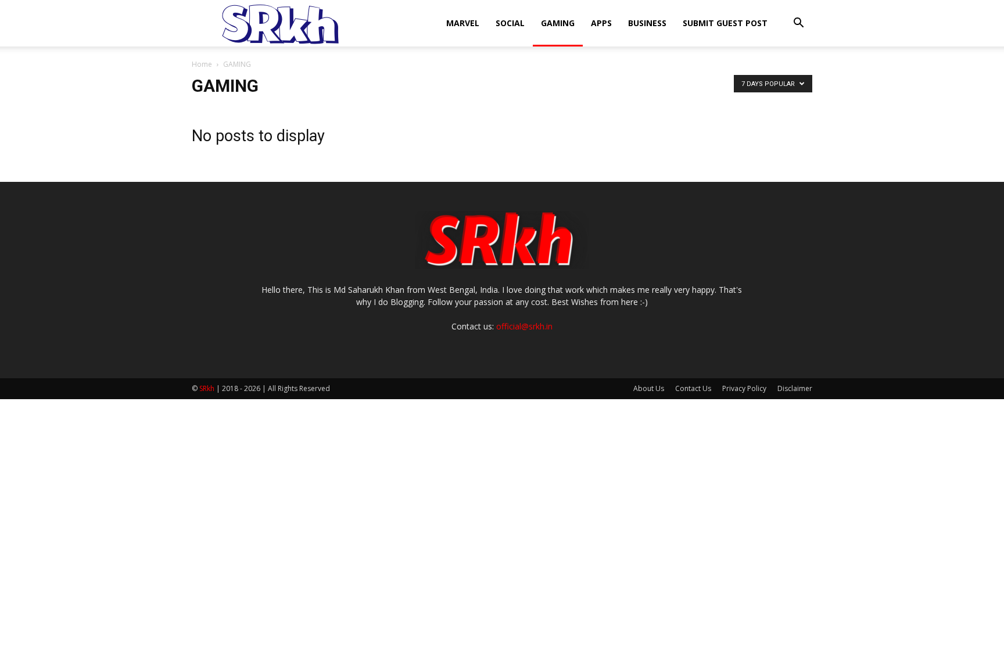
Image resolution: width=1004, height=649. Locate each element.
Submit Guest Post (725, 22)
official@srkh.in (524, 326)
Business (647, 22)
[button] (798, 24)
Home (202, 64)
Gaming (558, 22)
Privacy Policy (744, 388)
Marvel (462, 22)
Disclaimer (794, 388)
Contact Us (693, 388)
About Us (648, 388)
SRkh (206, 388)
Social (510, 22)
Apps (601, 22)
